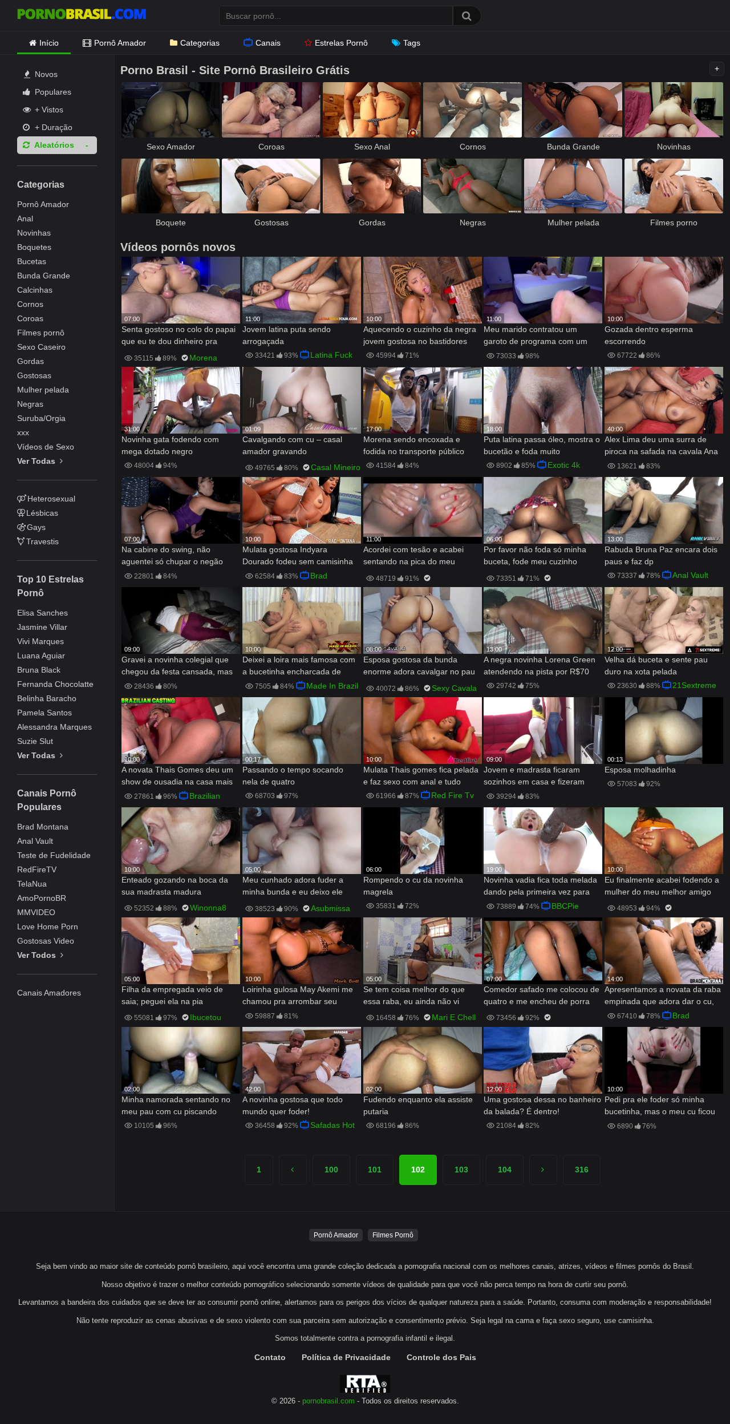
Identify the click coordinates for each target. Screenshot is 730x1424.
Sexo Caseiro (41, 346)
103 (461, 1169)
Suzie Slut (35, 741)
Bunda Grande (43, 275)
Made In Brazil (332, 685)
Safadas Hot (332, 1125)
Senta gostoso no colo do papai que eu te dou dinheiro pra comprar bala (178, 336)
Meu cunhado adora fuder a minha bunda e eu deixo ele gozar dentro (292, 887)
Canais (268, 42)
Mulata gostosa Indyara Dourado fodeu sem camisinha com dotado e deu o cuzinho (297, 556)
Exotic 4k (564, 465)
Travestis (42, 541)
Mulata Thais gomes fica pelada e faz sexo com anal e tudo (420, 775)
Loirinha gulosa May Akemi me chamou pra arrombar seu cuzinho (297, 996)
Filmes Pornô (392, 1235)
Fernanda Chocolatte (55, 684)
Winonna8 (208, 907)
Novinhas (34, 232)
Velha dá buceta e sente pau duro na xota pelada (656, 665)
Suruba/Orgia (41, 418)
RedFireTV (36, 869)
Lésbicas (42, 512)
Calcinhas (34, 289)
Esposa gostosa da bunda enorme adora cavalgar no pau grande (419, 666)
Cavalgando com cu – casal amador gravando (292, 445)
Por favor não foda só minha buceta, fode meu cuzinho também (535, 556)
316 (582, 1169)
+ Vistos (48, 109)
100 (331, 1169)
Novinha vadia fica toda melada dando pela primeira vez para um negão (540, 887)
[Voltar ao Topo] (691, 1389)
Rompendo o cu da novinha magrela (413, 885)
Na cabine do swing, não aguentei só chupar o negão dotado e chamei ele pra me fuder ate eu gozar (172, 556)
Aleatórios (53, 144)
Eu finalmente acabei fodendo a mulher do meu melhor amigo (662, 885)
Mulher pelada (43, 389)
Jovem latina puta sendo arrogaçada (286, 335)
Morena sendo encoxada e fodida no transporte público (413, 445)
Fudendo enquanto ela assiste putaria (418, 1105)
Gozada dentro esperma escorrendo (649, 335)
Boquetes (34, 247)
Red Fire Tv (452, 795)
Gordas (30, 361)
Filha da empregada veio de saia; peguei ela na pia (172, 995)
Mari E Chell (454, 1017)
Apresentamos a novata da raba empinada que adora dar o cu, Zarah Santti (663, 996)
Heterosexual (51, 498)
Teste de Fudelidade (54, 855)
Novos (45, 74)
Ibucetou (205, 1017)
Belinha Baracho (46, 698)
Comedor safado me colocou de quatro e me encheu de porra (541, 995)
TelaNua (32, 883)
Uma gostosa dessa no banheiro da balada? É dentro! (542, 1105)
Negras (30, 403)
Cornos (30, 304)
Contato (270, 1357)
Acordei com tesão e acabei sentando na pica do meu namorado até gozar (413, 556)
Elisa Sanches (42, 612)
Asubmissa (330, 908)
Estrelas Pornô (341, 42)
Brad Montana (42, 826)
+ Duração (52, 127)
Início (49, 42)
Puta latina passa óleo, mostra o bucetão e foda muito (542, 445)
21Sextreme (694, 685)
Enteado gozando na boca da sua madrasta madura (174, 885)
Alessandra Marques (54, 726)
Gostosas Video (45, 940)
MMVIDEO (36, 912)
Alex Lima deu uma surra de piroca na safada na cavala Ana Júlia (661, 446)
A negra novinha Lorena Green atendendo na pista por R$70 (539, 665)
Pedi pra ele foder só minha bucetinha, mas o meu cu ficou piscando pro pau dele (660, 1106)
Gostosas (34, 375)
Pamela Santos (44, 712)
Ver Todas (37, 461)
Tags (411, 42)
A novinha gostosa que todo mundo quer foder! (292, 1105)
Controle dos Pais (441, 1357)
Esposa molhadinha (640, 769)
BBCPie (565, 906)
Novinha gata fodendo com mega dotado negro (170, 445)
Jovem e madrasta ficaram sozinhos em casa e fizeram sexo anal (534, 776)
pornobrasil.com (328, 1401)
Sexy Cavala (454, 688)
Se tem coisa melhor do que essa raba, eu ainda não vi (414, 995)
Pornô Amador (120, 42)
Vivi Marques (40, 641)
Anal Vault (35, 841)
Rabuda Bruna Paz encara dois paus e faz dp (661, 555)
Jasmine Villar (42, 627)
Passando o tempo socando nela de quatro (292, 775)
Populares (52, 91)
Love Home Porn (47, 926)
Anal (25, 218)
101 (375, 1169)
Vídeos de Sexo (45, 446)
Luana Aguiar (41, 655)
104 (505, 1169)
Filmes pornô (40, 332)
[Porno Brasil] (81, 15)
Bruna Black (38, 669)
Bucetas (31, 261)
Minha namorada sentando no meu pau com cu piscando (175, 1105)
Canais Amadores (49, 992)
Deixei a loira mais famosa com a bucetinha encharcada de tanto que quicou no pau (298, 666)
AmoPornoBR (41, 898)
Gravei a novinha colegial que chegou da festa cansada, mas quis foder (177, 666)
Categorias (200, 42)
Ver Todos (37, 955)
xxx (23, 432)
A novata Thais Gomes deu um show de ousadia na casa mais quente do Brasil (177, 776)
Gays (36, 527)
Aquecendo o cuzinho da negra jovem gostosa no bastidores (419, 335)
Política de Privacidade (346, 1357)
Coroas (30, 318)
